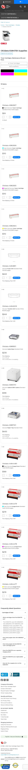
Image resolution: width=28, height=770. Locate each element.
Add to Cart (16, 117)
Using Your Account (6, 724)
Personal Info (4, 712)
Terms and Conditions (6, 702)
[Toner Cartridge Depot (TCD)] (5, 7)
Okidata (18, 25)
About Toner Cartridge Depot (8, 686)
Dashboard (3, 710)
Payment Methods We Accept (9, 726)
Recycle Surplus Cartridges (8, 690)
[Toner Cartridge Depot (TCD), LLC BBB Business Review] (15, 674)
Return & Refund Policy (7, 705)
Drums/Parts (15, 66)
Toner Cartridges (10, 25)
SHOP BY (8, 14)
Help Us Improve (5, 22)
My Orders (3, 714)
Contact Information (6, 688)
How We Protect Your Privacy (8, 698)
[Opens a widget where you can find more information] (5, 767)
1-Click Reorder (5, 717)
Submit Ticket (4, 731)
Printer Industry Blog (6, 693)
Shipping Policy (5, 729)
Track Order (4, 719)
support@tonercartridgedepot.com (10, 754)
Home (2, 25)
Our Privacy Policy (5, 700)
